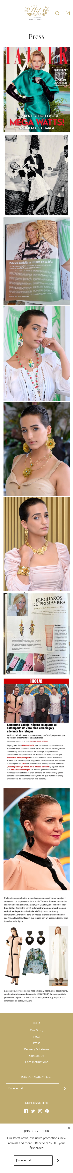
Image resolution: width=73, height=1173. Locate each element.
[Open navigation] (5, 13)
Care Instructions (36, 1062)
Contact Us (36, 1056)
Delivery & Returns (36, 1049)
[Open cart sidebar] (67, 13)
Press (36, 1043)
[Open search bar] (57, 13)
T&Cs (36, 1037)
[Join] (64, 1088)
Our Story (36, 1030)
